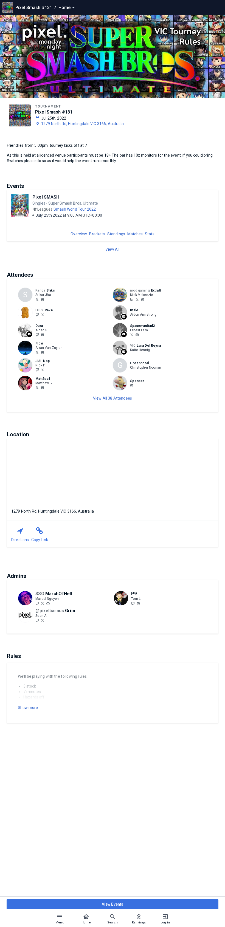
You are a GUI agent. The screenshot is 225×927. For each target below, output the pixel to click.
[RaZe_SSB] (37, 314)
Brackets (97, 234)
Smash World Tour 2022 (75, 209)
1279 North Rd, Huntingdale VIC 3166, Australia (82, 123)
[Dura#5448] (42, 335)
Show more (28, 707)
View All (112, 249)
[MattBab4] (37, 387)
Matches (135, 234)
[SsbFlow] (37, 352)
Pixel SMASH (46, 197)
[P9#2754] (138, 603)
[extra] (142, 299)
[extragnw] (137, 299)
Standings (116, 234)
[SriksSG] (37, 299)
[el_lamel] (137, 335)
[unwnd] (131, 299)
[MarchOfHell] (37, 603)
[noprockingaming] (42, 370)
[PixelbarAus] (37, 620)
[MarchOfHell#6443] (48, 603)
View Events (112, 904)
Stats (149, 234)
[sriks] (42, 299)
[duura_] (37, 334)
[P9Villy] (132, 603)
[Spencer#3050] (131, 386)
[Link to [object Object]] (121, 294)
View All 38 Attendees (112, 398)
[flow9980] (42, 352)
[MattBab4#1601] (42, 388)
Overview (79, 234)
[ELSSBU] (131, 334)
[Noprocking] (37, 370)
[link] (42, 299)
